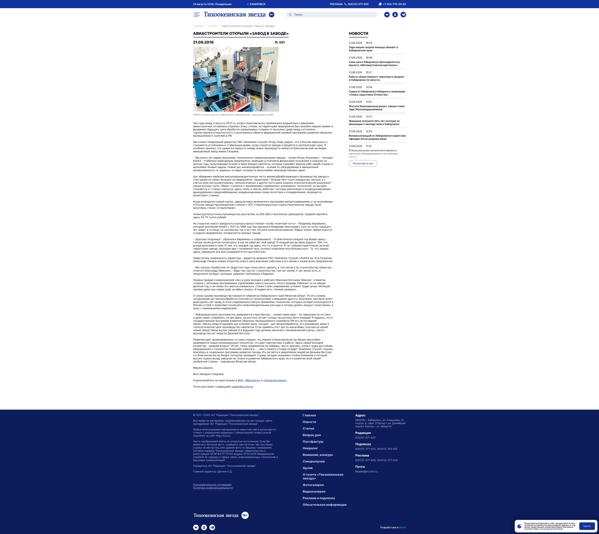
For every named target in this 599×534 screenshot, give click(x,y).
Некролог (310, 448)
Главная (198, 25)
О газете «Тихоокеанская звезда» (323, 476)
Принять (587, 526)
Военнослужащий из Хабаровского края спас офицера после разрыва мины (377, 137)
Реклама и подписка (319, 498)
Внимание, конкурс (318, 455)
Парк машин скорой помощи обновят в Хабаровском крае (373, 49)
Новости (309, 422)
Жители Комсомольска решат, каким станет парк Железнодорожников (377, 108)
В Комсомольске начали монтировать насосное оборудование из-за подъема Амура (373, 153)
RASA (402, 527)
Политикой (557, 529)
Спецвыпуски (314, 461)
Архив (308, 468)
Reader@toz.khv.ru (366, 471)
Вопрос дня (312, 435)
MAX (240, 380)
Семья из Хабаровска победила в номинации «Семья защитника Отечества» (377, 93)
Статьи (212, 25)
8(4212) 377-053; (365, 448)
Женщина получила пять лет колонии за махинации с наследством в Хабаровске (374, 122)
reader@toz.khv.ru (242, 386)
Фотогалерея (313, 485)
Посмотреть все (363, 163)
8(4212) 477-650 (358, 4)
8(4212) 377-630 (387, 460)
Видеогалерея (314, 491)
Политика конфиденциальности (213, 487)
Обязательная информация (325, 505)
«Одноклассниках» (275, 380)
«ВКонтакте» (252, 380)
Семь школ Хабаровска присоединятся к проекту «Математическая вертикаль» (374, 63)
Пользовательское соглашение (212, 484)
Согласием (545, 529)
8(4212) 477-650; (365, 460)
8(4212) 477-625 (365, 437)
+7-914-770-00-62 (394, 4)
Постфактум (313, 442)
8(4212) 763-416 (387, 448)
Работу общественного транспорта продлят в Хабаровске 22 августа (376, 78)
